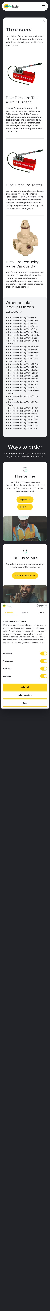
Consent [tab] (9, 613)
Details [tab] (25, 613)
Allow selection (25, 695)
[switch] (43, 661)
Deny (25, 703)
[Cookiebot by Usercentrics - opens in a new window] (36, 606)
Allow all (25, 687)
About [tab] (41, 613)
